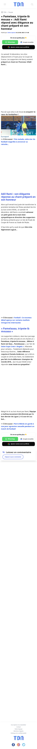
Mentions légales (18, 731)
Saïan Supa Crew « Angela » (12, 346)
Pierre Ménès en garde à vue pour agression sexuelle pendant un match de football (17, 426)
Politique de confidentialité (18, 733)
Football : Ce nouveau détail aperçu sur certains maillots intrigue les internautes (16, 320)
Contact (18, 727)
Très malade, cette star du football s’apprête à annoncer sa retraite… (18, 141)
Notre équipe (18, 729)
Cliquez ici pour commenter (13, 457)
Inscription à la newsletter (18, 725)
